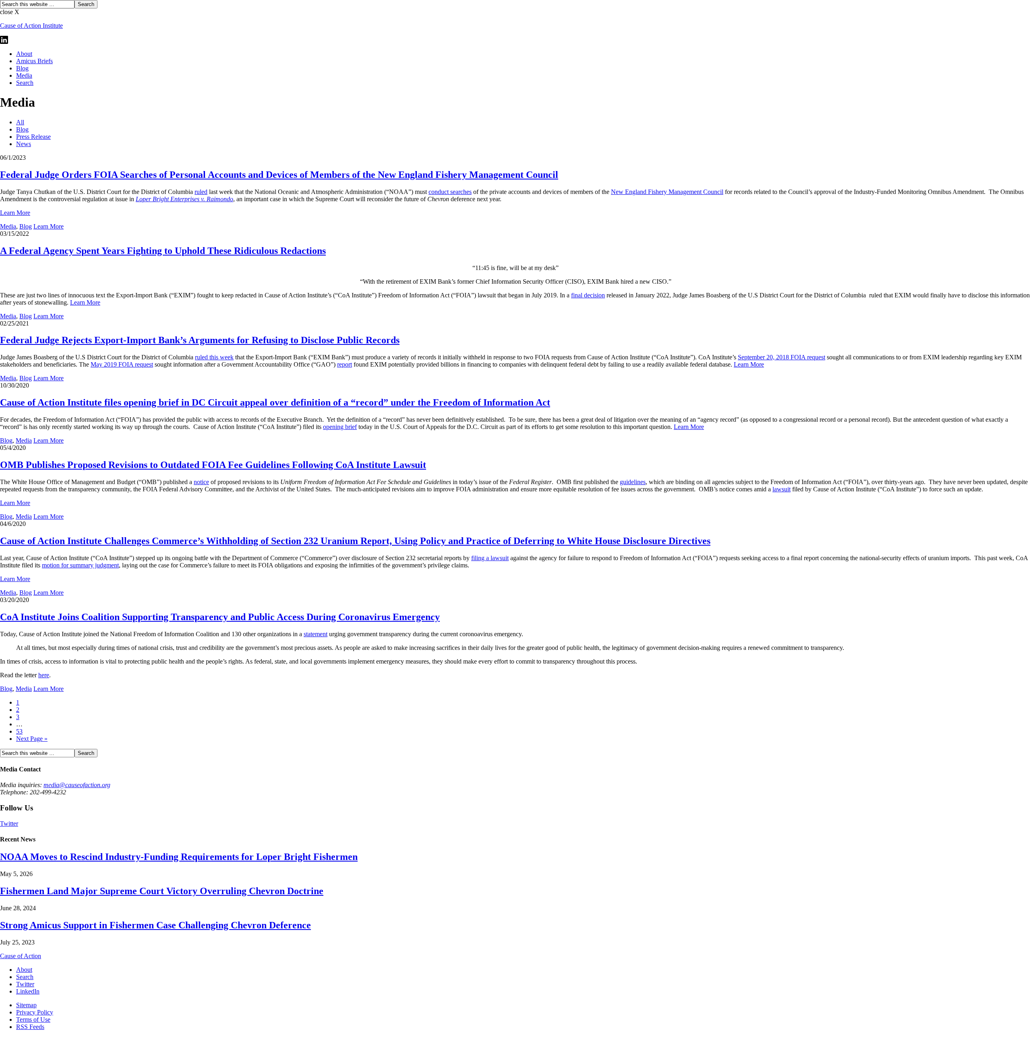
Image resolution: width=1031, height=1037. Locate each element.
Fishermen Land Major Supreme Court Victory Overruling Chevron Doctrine (161, 891)
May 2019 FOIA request (122, 364)
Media (24, 75)
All (20, 122)
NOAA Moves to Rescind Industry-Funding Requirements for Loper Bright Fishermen (179, 856)
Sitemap (26, 1005)
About (24, 53)
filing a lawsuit (490, 558)
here (43, 675)
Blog (22, 68)
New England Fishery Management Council (667, 191)
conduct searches (450, 191)
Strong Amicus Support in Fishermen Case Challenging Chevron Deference (155, 925)
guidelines (633, 481)
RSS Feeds (30, 1026)
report (344, 364)
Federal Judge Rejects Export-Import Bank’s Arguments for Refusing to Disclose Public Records (200, 340)
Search (24, 82)
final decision (588, 295)
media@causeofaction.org (76, 784)
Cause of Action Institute (31, 25)
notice (201, 481)
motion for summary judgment (80, 565)
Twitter (9, 823)
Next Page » (32, 738)
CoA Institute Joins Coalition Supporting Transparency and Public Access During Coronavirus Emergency (220, 617)
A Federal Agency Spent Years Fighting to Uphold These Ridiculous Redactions (163, 250)
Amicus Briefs (34, 61)
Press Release (33, 136)
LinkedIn (27, 991)
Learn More (15, 212)
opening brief (340, 426)
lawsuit (781, 489)
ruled (201, 191)
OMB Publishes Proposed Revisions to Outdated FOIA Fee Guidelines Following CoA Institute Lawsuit (213, 465)
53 (19, 731)
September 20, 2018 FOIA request (781, 357)
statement (315, 634)
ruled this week (214, 357)
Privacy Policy (34, 1012)
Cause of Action (20, 955)
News (23, 143)
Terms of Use (33, 1019)
